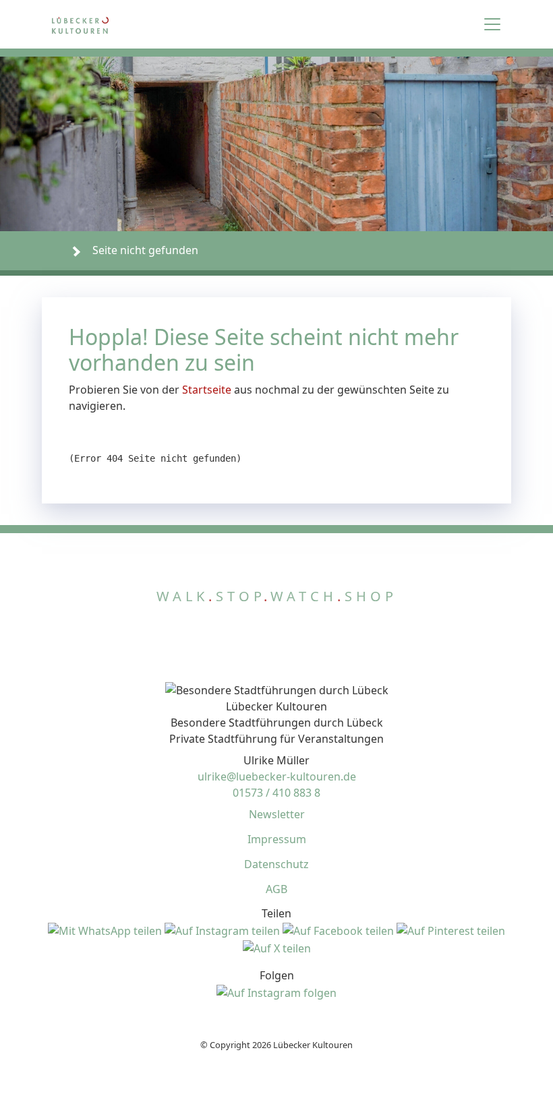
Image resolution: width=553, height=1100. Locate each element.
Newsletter (277, 814)
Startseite (206, 389)
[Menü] (492, 24)
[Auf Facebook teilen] (340, 929)
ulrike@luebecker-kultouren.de (277, 776)
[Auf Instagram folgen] (276, 991)
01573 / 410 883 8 (276, 792)
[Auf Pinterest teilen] (451, 929)
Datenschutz (276, 864)
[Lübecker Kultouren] (48, 250)
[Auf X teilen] (277, 947)
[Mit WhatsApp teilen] (106, 929)
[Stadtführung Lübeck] (110, 24)
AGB (276, 889)
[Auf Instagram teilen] (224, 929)
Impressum (277, 839)
